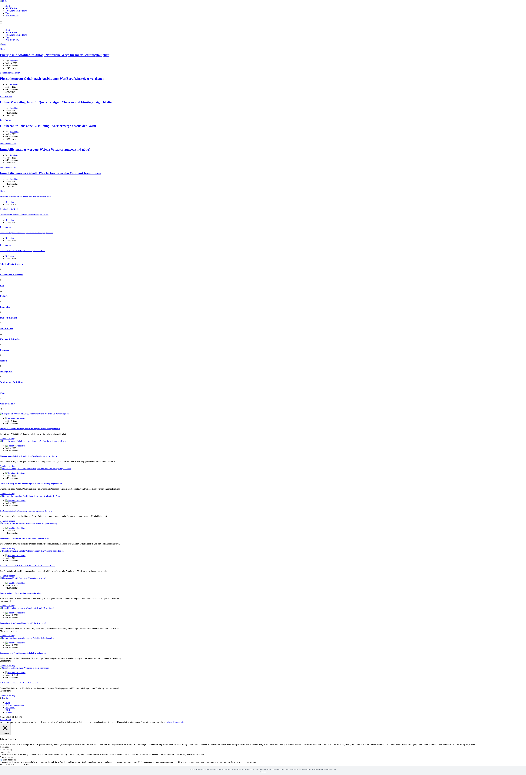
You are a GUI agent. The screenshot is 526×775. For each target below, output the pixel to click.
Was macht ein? (12, 16)
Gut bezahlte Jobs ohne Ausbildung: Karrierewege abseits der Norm (48, 126)
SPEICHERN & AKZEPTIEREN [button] (15, 765)
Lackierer (4, 350)
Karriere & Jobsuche (10, 339)
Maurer (3, 361)
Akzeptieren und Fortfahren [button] (153, 722)
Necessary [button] (4, 747)
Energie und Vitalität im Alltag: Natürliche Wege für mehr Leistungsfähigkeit (54, 55)
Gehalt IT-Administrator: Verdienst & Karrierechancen (21, 683)
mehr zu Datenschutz (174, 722)
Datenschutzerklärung (14, 705)
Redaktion (14, 61)
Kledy (8, 710)
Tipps (7, 13)
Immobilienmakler (8, 143)
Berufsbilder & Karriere (10, 73)
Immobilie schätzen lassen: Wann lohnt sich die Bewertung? (23, 623)
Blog (7, 6)
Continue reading (7, 438)
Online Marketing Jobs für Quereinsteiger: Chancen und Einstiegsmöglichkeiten (56, 102)
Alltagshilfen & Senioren (11, 264)
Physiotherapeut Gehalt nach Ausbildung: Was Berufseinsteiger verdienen (52, 78)
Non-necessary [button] (6, 757)
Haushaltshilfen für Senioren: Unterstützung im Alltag (20, 593)
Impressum (10, 707)
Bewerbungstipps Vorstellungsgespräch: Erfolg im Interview (23, 653)
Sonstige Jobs (6, 371)
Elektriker (5, 296)
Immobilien (5, 307)
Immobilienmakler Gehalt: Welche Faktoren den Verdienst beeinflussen (50, 173)
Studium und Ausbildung (16, 11)
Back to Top (5, 719)
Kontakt (8, 712)
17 (7, 698)
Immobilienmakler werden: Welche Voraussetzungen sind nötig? (45, 149)
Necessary (7, 749)
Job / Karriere (11, 8)
